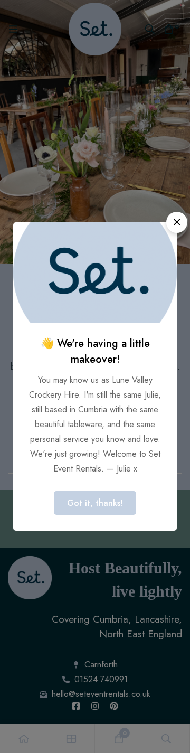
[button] (176, 222)
